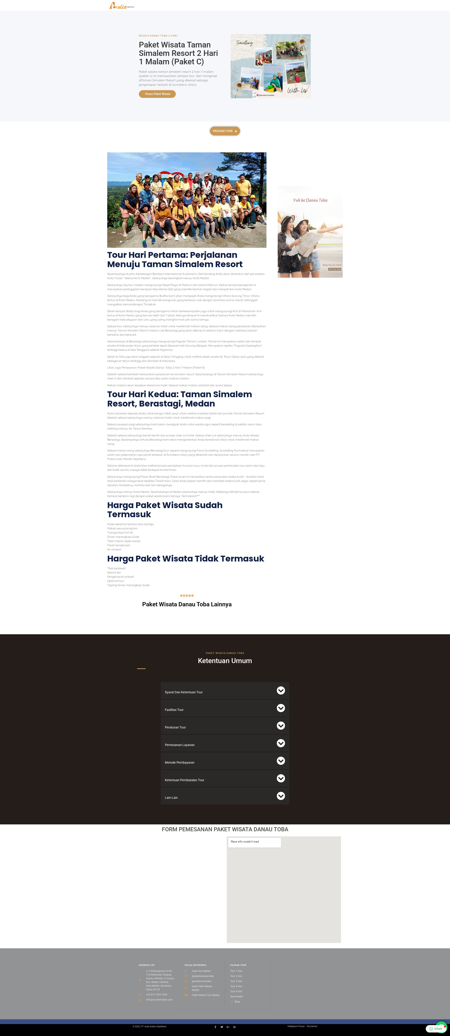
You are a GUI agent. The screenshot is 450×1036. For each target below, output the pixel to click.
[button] (225, 690)
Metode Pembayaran (179, 762)
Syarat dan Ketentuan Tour (184, 692)
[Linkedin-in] (234, 1027)
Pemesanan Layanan (180, 745)
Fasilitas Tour (174, 710)
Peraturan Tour (175, 727)
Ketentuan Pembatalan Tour (184, 780)
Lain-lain (171, 797)
